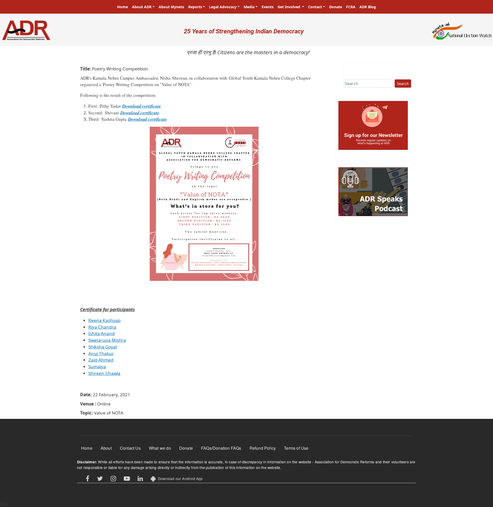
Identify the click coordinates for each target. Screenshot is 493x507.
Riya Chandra (102, 327)
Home (122, 6)
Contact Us (130, 448)
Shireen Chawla (104, 373)
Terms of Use (296, 448)
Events (267, 6)
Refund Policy (263, 448)
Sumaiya (97, 367)
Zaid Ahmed (100, 360)
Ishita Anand (101, 333)
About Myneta (171, 6)
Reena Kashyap (104, 320)
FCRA (350, 6)
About (106, 448)
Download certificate (141, 106)
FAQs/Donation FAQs (221, 448)
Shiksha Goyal (102, 347)
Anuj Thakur (101, 353)
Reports (195, 6)
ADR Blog (367, 6)
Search (403, 83)
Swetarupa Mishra (107, 340)
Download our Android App (179, 478)
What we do (160, 448)
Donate (335, 6)
